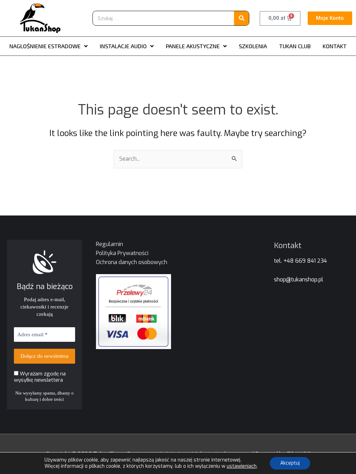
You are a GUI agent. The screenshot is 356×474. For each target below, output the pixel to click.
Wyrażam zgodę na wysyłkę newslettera (40, 377)
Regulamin (109, 244)
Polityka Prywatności (122, 253)
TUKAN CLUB (294, 46)
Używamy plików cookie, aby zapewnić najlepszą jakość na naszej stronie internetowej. (142, 460)
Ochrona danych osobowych (131, 262)
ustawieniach (242, 466)
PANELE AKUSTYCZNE (193, 46)
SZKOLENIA (253, 46)
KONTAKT (335, 46)
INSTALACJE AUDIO (123, 46)
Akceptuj (290, 463)
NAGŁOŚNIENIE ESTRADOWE (45, 46)
